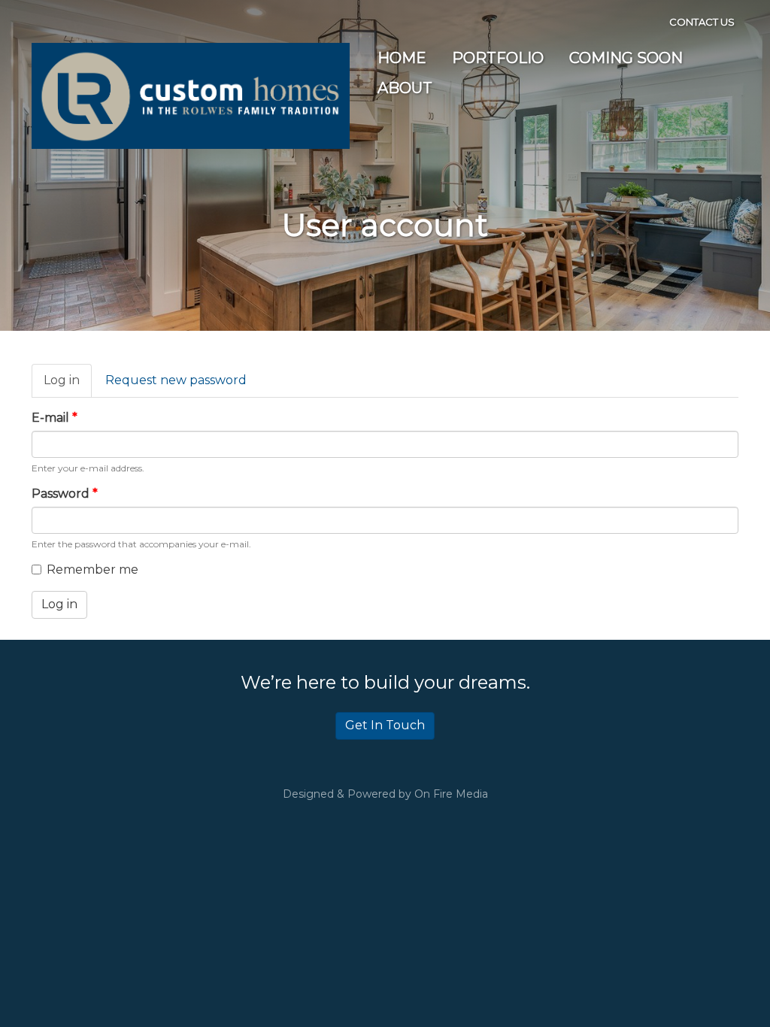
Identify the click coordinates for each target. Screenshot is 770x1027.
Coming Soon (626, 58)
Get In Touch (385, 725)
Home (401, 58)
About (404, 88)
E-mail (54, 417)
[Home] (191, 95)
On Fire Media (451, 794)
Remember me (92, 569)
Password (65, 493)
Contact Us (702, 22)
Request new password (176, 380)
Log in (68, 385)
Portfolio (498, 58)
